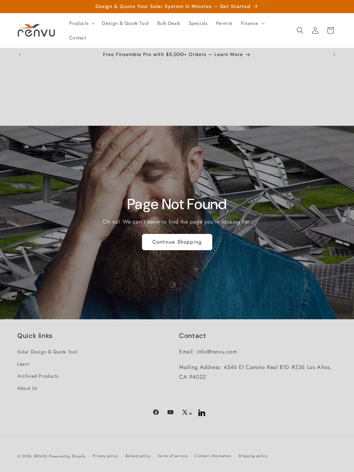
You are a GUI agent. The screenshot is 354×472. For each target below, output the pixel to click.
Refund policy (138, 456)
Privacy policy (105, 456)
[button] (81, 23)
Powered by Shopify (67, 456)
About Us (27, 388)
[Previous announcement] (19, 54)
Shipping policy (253, 456)
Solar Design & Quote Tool (47, 351)
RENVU (41, 456)
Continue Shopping (177, 242)
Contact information (213, 456)
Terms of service (172, 456)
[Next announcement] (334, 54)
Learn (23, 363)
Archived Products (37, 375)
